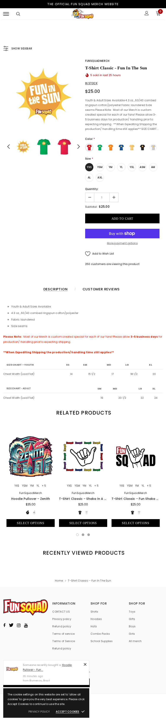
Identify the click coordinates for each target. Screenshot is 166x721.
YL (121, 167)
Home (59, 580)
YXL (132, 167)
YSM (100, 167)
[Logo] (82, 13)
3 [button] (88, 534)
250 (87, 264)
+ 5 (44, 485)
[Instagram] (19, 625)
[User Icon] (147, 14)
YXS (89, 167)
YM (110, 167)
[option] (43, 96)
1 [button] (77, 534)
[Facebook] (4, 625)
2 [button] (83, 534)
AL (89, 177)
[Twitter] (11, 625)
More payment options (122, 243)
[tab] (83, 412)
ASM (142, 167)
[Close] (85, 664)
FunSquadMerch (97, 61)
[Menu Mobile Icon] (6, 14)
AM (153, 167)
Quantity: (91, 189)
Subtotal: (91, 207)
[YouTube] (26, 625)
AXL (99, 177)
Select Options (30, 523)
